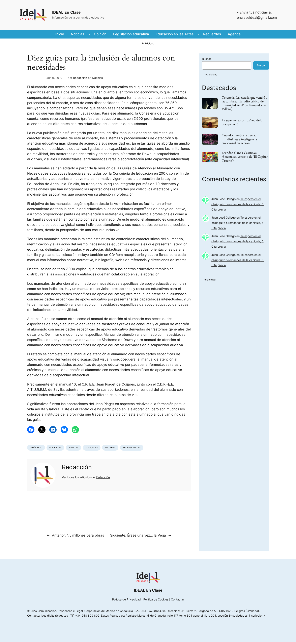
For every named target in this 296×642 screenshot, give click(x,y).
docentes (55, 447)
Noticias (97, 77)
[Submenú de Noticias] (89, 34)
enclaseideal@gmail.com (257, 18)
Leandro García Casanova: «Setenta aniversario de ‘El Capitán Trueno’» (245, 157)
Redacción (80, 77)
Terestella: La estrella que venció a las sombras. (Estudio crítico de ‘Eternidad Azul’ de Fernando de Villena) (244, 103)
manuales (92, 447)
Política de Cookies (155, 599)
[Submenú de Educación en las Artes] (199, 34)
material (110, 447)
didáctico (36, 447)
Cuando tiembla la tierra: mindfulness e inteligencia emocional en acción (239, 139)
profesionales (132, 447)
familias (73, 447)
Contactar (177, 599)
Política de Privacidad (126, 599)
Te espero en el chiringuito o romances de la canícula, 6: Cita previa (237, 204)
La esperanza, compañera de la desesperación (242, 122)
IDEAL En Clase (66, 12)
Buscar (206, 58)
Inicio (59, 34)
